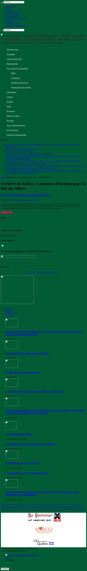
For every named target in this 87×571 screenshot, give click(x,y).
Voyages (10, 120)
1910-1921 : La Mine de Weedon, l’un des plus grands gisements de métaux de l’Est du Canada (44, 166)
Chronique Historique (6, 506)
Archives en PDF (12, 16)
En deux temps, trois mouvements (19, 151)
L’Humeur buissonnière (13, 504)
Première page (12, 49)
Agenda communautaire (16, 135)
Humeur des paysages (28, 506)
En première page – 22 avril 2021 (22, 463)
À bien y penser (78, 504)
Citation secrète (62, 509)
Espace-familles (79, 506)
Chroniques (11, 92)
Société (10, 101)
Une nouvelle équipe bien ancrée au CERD (23, 149)
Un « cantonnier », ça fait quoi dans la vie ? (27, 473)
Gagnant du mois (70, 506)
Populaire (9, 311)
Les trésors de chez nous (28, 509)
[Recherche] (2, 2)
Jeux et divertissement (16, 125)
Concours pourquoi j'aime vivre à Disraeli (46, 509)
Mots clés (9, 315)
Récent (8, 308)
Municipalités (12, 64)
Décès (14, 509)
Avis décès (3, 504)
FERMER (5, 569)
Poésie (63, 506)
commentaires (11, 313)
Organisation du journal (21, 87)
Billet (13, 73)
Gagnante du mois (56, 506)
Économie (11, 111)
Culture (10, 97)
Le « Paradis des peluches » (19, 434)
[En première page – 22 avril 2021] (11, 458)
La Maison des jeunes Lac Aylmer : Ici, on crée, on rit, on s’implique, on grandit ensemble (42, 161)
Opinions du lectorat (19, 83)
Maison (4, 177)
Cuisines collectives (50, 504)
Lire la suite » (6, 213)
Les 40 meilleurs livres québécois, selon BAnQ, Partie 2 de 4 (30, 168)
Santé (9, 106)
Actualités (11, 54)
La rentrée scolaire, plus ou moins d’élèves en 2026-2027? (29, 154)
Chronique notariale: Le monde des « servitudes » (30, 444)
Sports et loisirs (13, 116)
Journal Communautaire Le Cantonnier (44, 272)
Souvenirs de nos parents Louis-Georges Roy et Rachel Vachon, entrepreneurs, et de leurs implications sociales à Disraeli (45, 411)
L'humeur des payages (40, 506)
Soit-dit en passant (60, 504)
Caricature (15, 78)
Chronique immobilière (39, 504)
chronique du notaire (6, 509)
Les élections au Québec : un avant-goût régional (25, 163)
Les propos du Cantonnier (17, 68)
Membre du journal (13, 11)
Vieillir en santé (81, 509)
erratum (49, 506)
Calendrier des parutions (15, 18)
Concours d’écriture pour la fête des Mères (26, 194)
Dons (7, 9)
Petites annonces (12, 14)
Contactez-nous (11, 23)
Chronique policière (71, 509)
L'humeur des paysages (26, 504)
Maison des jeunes (17, 506)
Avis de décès (12, 130)
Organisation (10, 6)
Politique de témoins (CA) (16, 25)
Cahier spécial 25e (14, 59)
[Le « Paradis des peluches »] (10, 429)
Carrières (9, 21)
